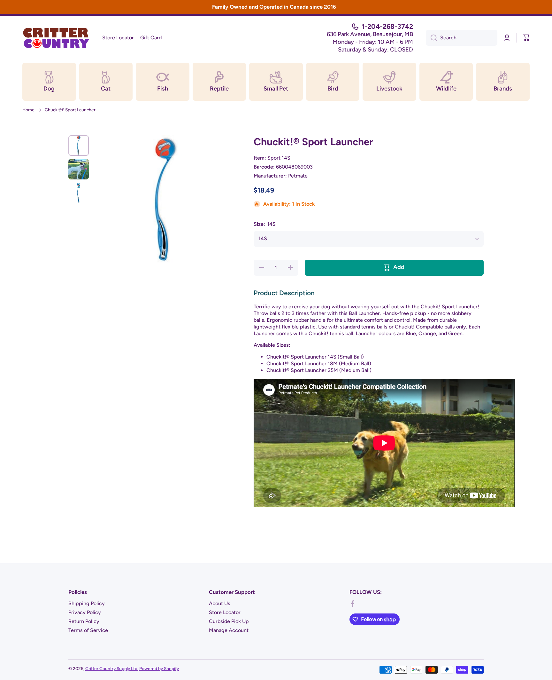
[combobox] (461, 38)
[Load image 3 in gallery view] (78, 193)
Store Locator (225, 612)
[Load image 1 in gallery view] (78, 145)
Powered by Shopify (159, 668)
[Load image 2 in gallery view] (78, 169)
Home (28, 109)
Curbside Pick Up (229, 621)
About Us (219, 603)
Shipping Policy (86, 603)
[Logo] (55, 37)
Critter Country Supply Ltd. (111, 668)
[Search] (431, 38)
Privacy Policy (84, 612)
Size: (265, 224)
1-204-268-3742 (387, 26)
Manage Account (229, 630)
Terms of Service (88, 630)
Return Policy (83, 621)
